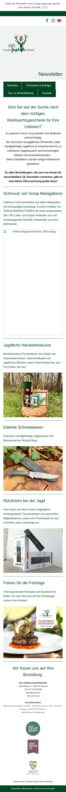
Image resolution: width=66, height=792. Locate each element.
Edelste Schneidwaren (23, 427)
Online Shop (27, 133)
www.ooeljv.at (33, 696)
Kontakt (46, 93)
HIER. (45, 7)
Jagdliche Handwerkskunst (27, 345)
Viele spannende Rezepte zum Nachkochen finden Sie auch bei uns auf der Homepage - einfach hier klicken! (29, 596)
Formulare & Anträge (38, 85)
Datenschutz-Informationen (39, 781)
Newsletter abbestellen (21, 788)
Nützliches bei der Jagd (24, 500)
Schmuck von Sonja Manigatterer (33, 193)
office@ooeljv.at (33, 693)
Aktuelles (12, 85)
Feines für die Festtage (24, 582)
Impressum (18, 781)
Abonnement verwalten (44, 788)
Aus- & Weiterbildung (20, 93)
